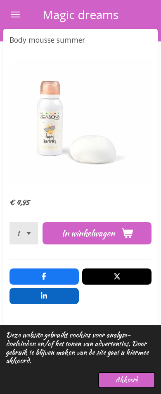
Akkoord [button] (127, 379)
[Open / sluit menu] (15, 14)
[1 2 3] (23, 233)
